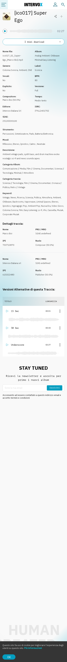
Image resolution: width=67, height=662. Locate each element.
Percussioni (8, 133)
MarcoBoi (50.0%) (11, 100)
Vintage (6, 197)
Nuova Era (46, 206)
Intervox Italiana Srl (12, 110)
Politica (37, 197)
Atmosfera (47, 197)
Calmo (32, 144)
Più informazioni (33, 648)
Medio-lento (41, 100)
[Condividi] (56, 16)
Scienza (29, 197)
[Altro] (59, 311)
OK (9, 657)
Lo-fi (40, 210)
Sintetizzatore (21, 133)
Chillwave (7, 201)
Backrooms (18, 201)
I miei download (34, 42)
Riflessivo (7, 144)
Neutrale (41, 144)
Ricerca (20, 197)
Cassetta (52, 210)
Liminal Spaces (43, 201)
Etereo (16, 144)
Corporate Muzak (11, 214)
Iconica (38, 70)
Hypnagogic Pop (19, 206)
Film (21, 210)
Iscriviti (54, 388)
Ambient (57, 197)
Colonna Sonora (10, 70)
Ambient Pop (34, 206)
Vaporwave (30, 201)
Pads (31, 133)
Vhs (45, 210)
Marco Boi (7, 233)
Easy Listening (30, 210)
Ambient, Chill (25, 70)
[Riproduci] (5, 31)
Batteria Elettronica (44, 133)
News (13, 197)
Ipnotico (24, 144)
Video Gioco (57, 206)
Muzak (60, 210)
